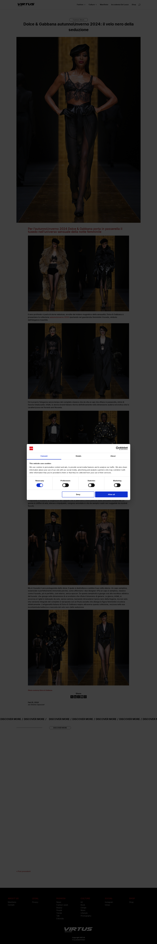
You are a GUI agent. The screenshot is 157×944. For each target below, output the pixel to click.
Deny (78, 494)
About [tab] (113, 456)
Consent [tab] (44, 456)
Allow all (111, 494)
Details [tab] (78, 456)
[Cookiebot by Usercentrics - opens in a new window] (118, 448)
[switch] (65, 485)
